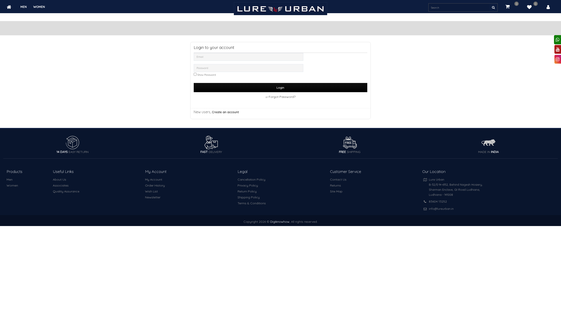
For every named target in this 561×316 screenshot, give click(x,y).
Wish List (151, 191)
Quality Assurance (66, 191)
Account (22, 28)
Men (23, 7)
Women (39, 7)
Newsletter (152, 197)
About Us (59, 179)
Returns (335, 185)
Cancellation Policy (251, 179)
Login (38, 28)
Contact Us (338, 179)
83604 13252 (438, 201)
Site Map (336, 191)
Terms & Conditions (252, 203)
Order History (155, 185)
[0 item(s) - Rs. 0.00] (507, 7)
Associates (61, 185)
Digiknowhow (279, 222)
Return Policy (247, 191)
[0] (529, 8)
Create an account (225, 112)
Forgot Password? (282, 97)
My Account (153, 179)
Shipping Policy (249, 197)
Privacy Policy (248, 185)
